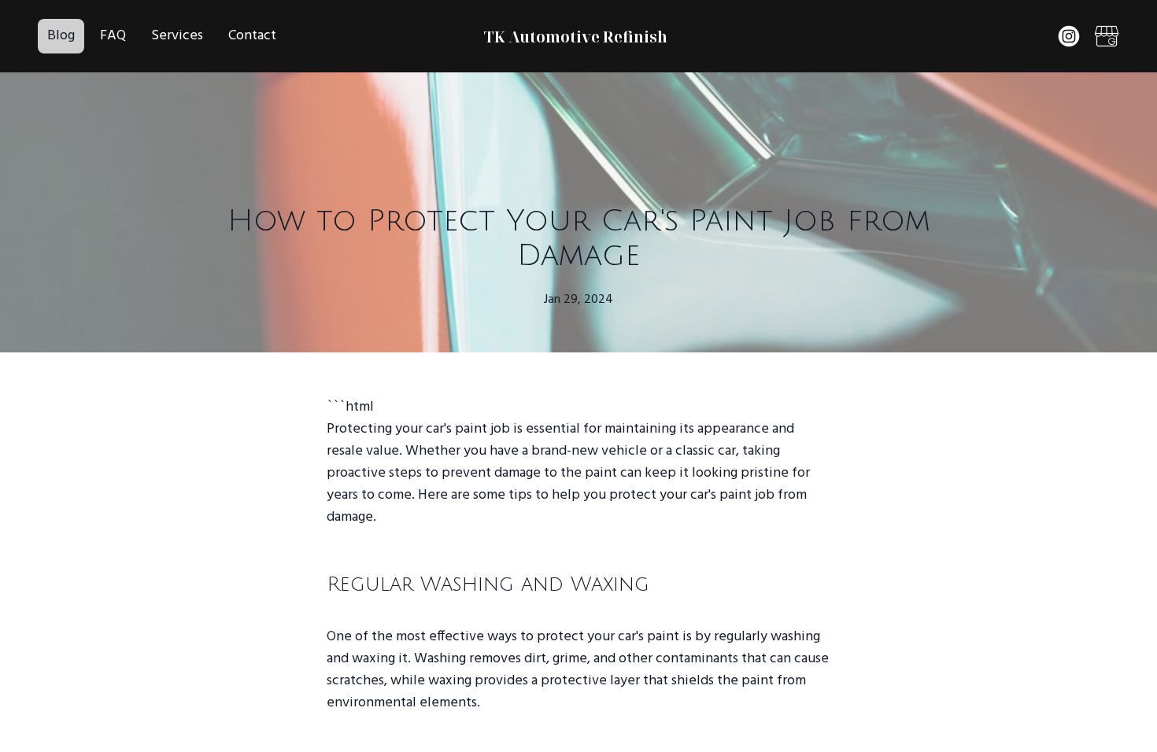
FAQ (113, 35)
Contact (252, 35)
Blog (61, 35)
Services (177, 35)
